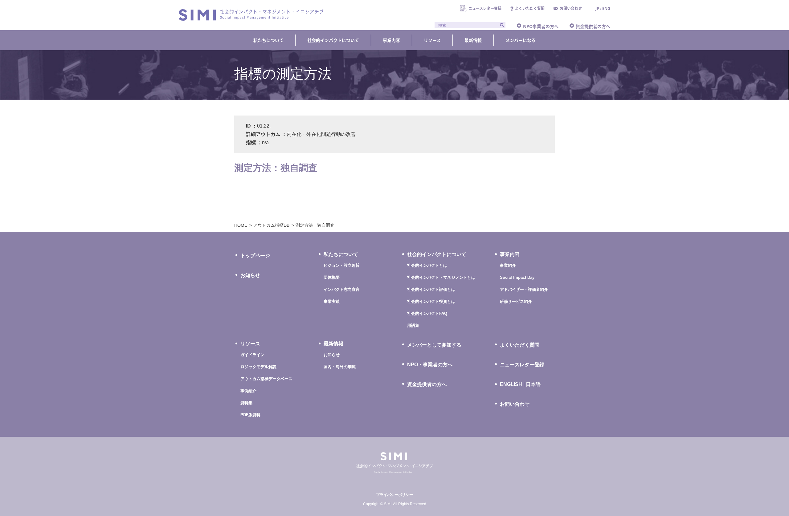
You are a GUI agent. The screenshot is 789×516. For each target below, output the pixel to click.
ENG (606, 8)
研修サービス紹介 (516, 301)
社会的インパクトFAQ (427, 313)
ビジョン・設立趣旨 (342, 265)
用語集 (413, 325)
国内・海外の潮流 (340, 366)
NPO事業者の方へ (540, 26)
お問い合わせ (571, 8)
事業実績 (332, 301)
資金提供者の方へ (593, 26)
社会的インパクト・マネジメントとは (441, 277)
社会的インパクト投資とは (431, 301)
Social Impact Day (517, 277)
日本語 (533, 384)
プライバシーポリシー (394, 495)
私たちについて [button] (268, 40)
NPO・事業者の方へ (429, 364)
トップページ (255, 255)
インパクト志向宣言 (342, 289)
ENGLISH (511, 384)
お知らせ (250, 275)
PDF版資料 (250, 414)
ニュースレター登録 (484, 8)
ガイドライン (252, 354)
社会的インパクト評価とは (431, 289)
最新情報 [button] (473, 40)
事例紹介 (248, 390)
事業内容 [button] (391, 40)
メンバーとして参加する (434, 344)
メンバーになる (520, 40)
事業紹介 (508, 265)
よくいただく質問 (530, 8)
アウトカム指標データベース (266, 378)
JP (597, 8)
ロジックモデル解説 (258, 366)
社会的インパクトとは (427, 265)
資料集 (246, 402)
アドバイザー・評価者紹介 (524, 289)
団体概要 (332, 277)
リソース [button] (432, 40)
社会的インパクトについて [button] (333, 40)
